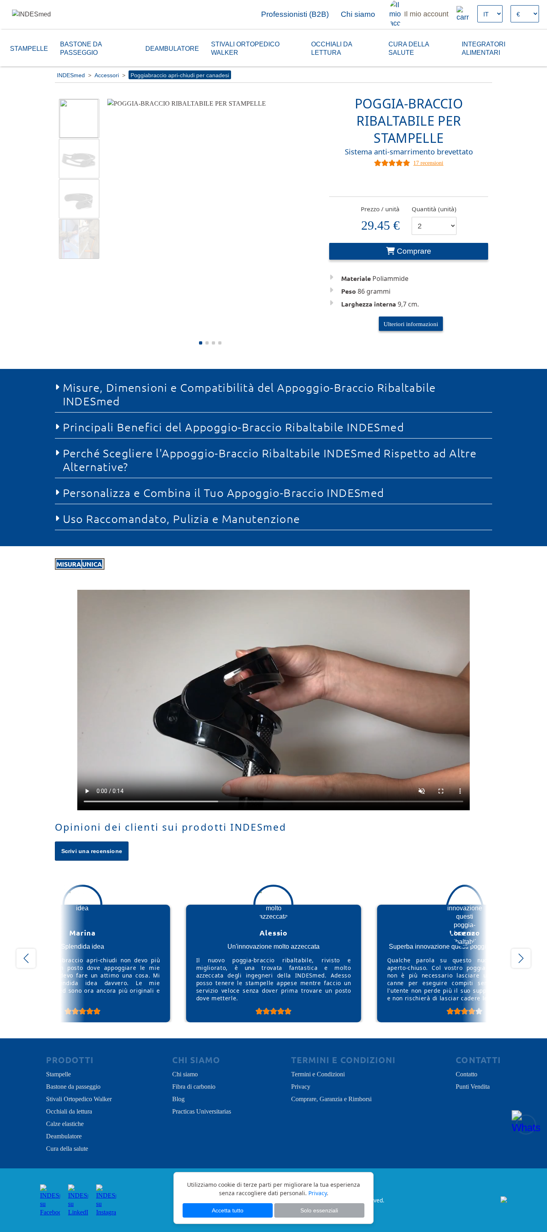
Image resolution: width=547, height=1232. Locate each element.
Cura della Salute (408, 48)
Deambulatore (172, 48)
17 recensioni (428, 162)
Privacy (300, 1086)
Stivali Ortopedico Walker (245, 48)
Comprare (414, 251)
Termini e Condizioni (318, 1074)
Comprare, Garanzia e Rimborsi (331, 1098)
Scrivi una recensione (92, 851)
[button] (200, 343)
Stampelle (29, 48)
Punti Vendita (473, 1086)
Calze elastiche (65, 1123)
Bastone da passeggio (81, 48)
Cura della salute (67, 1148)
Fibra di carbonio (193, 1086)
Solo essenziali (319, 1210)
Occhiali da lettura (331, 48)
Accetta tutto (227, 1210)
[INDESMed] (52, 14)
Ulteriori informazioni (411, 323)
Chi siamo (185, 1074)
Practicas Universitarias (201, 1111)
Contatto (466, 1074)
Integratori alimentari (483, 48)
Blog (178, 1098)
